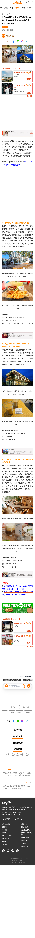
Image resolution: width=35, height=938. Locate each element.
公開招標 (24, 840)
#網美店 (28, 712)
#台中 (5, 707)
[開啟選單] (3, 2)
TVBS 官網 (13, 862)
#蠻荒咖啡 (25, 707)
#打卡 (5, 712)
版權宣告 (4, 844)
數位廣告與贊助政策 (26, 834)
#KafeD (19, 712)
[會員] (32, 2)
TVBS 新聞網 (21, 862)
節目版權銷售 (25, 838)
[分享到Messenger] (22, 41)
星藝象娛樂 (24, 846)
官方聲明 (24, 843)
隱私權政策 (24, 827)
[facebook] (3, 850)
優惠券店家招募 (6, 836)
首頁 (3, 14)
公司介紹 (4, 827)
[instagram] (17, 850)
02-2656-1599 (15, 815)
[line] (12, 850)
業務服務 (24, 824)
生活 (29, 7)
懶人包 (17, 7)
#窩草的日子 (14, 707)
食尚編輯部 (10, 35)
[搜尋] (27, 2)
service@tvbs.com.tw (16, 812)
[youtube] (8, 850)
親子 (23, 7)
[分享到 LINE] (18, 41)
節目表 (4, 841)
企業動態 (4, 833)
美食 (6, 7)
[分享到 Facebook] (13, 41)
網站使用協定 (25, 830)
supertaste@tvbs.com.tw (17, 810)
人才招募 (4, 830)
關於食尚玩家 (6, 824)
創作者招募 (5, 839)
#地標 (12, 712)
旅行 (11, 7)
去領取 (28, 79)
